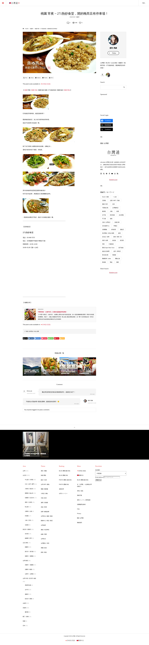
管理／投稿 (80, 491)
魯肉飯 (104, 262)
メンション (92, 394)
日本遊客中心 (105, 226)
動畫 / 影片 (105, 204)
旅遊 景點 (43, 475)
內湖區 (27, 516)
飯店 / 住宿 (44, 480)
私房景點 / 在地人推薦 (34, 331)
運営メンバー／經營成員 (83, 500)
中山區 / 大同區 (29, 479)
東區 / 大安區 (28, 502)
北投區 (27, 525)
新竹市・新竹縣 (29, 551)
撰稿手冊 (79, 495)
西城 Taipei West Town (108, 247)
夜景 (117, 211)
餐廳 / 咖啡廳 (44, 489)
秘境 (119, 233)
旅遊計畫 (117, 222)
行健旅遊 (111, 244)
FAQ (78, 509)
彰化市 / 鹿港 (28, 598)
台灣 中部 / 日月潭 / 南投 (29, 578)
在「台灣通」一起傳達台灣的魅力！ (84, 485)
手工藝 (104, 218)
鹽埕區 (27, 612)
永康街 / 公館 (28, 511)
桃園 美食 (34, 90)
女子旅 (104, 215)
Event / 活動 (105, 197)
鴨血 (111, 262)
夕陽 (111, 211)
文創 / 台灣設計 (106, 222)
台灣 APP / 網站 (45, 484)
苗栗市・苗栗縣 (29, 556)
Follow (114, 53)
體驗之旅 (117, 258)
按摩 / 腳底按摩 (45, 511)
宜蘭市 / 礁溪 (28, 569)
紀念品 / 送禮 (105, 236)
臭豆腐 (122, 240)
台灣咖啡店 (115, 207)
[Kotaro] (108, 75)
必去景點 (121, 215)
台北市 (24, 475)
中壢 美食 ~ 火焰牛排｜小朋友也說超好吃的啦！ (52, 312)
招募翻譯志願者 (81, 504)
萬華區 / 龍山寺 (29, 493)
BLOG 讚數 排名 (63, 475)
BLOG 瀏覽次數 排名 (64, 471)
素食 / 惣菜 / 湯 (117, 236)
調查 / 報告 (44, 552)
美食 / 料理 (44, 507)
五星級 (104, 200)
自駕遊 (114, 240)
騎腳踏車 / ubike (106, 258)
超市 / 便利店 (117, 251)
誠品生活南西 (105, 251)
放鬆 (111, 218)
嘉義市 (27, 594)
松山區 (27, 506)
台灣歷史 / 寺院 (45, 543)
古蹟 (113, 204)
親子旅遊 (121, 247)
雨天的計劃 (105, 255)
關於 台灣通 (80, 518)
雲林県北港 (28, 585)
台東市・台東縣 (29, 574)
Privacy (79, 513)
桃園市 (77, 17)
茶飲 (103, 244)
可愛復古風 (105, 207)
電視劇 (114, 255)
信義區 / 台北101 (29, 497)
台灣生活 (43, 538)
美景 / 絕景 (105, 240)
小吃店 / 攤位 (44, 493)
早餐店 (115, 226)
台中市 (27, 589)
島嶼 (24, 621)
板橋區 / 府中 (28, 538)
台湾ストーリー (63, 493)
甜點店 (122, 229)
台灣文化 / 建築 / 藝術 (47, 516)
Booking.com (113, 179)
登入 (143, 3)
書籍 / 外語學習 (45, 529)
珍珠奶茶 (113, 229)
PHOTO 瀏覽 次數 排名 (65, 480)
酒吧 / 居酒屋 (44, 502)
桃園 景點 (67, 90)
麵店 (27, 331)
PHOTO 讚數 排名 (64, 484)
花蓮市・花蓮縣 (29, 565)
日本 (24, 625)
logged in (35, 410)
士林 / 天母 (28, 520)
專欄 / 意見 (44, 547)
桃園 (25, 90)
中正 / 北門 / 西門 (29, 484)
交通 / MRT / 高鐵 (115, 200)
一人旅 (114, 197)
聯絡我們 (79, 522)
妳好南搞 (112, 215)
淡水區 (27, 533)
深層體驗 (104, 229)
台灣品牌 (43, 525)
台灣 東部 (25, 560)
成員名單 (61, 489)
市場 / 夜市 (44, 498)
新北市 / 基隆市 (27, 529)
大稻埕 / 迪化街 (29, 488)
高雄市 (24, 607)
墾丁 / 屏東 (26, 616)
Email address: (99, 477)
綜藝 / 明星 (44, 534)
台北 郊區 (25, 542)
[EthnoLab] (102, 75)
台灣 (24, 471)
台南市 (24, 603)
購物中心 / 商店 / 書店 (47, 520)
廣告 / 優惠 (44, 471)
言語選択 (97, 470)
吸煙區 (104, 211)
